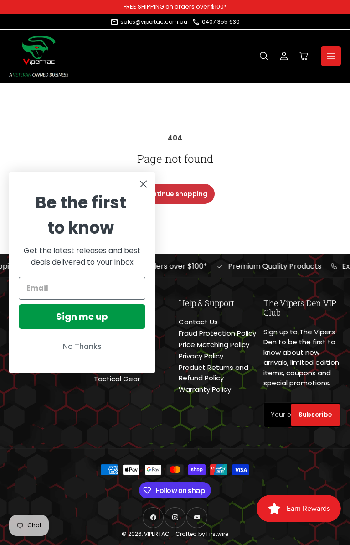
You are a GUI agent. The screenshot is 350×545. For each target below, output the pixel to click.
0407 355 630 (221, 22)
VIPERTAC (157, 534)
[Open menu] (331, 56)
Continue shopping (175, 193)
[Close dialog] (143, 184)
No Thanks (82, 346)
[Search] (264, 56)
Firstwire (217, 534)
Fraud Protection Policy (217, 333)
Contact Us (198, 322)
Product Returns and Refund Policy (213, 373)
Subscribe (315, 414)
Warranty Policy (205, 389)
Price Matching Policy (214, 344)
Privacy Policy (201, 356)
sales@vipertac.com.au (153, 22)
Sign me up (82, 316)
